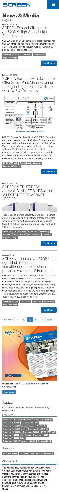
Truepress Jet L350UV (37, 426)
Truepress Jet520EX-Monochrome (17, 435)
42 (24, 319)
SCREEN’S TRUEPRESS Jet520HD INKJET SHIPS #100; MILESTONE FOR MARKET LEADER (27, 193)
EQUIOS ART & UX (10, 163)
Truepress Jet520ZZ (31, 432)
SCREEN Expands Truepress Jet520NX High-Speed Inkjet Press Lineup (25, 31)
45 (42, 319)
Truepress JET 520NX (12, 55)
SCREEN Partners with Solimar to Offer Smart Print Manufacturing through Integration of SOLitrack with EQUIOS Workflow (28, 84)
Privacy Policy (9, 486)
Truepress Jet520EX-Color (14, 438)
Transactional (39, 55)
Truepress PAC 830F (11, 423)
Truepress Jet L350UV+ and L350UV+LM (19, 441)
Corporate (27, 55)
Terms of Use (23, 486)
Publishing (44, 232)
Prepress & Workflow (11, 166)
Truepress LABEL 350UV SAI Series (17, 420)
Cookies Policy (38, 486)
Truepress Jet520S (10, 301)
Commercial (33, 232)
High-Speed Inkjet (10, 58)
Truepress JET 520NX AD (38, 429)
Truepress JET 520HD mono (14, 429)
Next (49, 319)
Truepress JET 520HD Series (14, 232)
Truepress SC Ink (33, 235)
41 (17, 319)
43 (30, 319)
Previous (8, 319)
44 (36, 319)
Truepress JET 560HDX (42, 420)
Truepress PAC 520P (30, 423)
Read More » (49, 63)
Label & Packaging (10, 453)
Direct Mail (7, 235)
